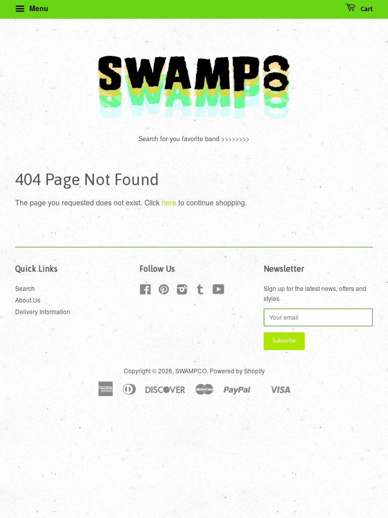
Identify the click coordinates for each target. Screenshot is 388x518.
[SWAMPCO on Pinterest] (163, 291)
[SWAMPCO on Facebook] (145, 291)
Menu (37, 8)
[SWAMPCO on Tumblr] (200, 291)
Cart (366, 9)
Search (25, 288)
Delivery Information (42, 311)
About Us (27, 299)
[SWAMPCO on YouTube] (218, 291)
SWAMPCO (191, 370)
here (169, 202)
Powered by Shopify (237, 370)
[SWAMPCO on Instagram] (181, 291)
